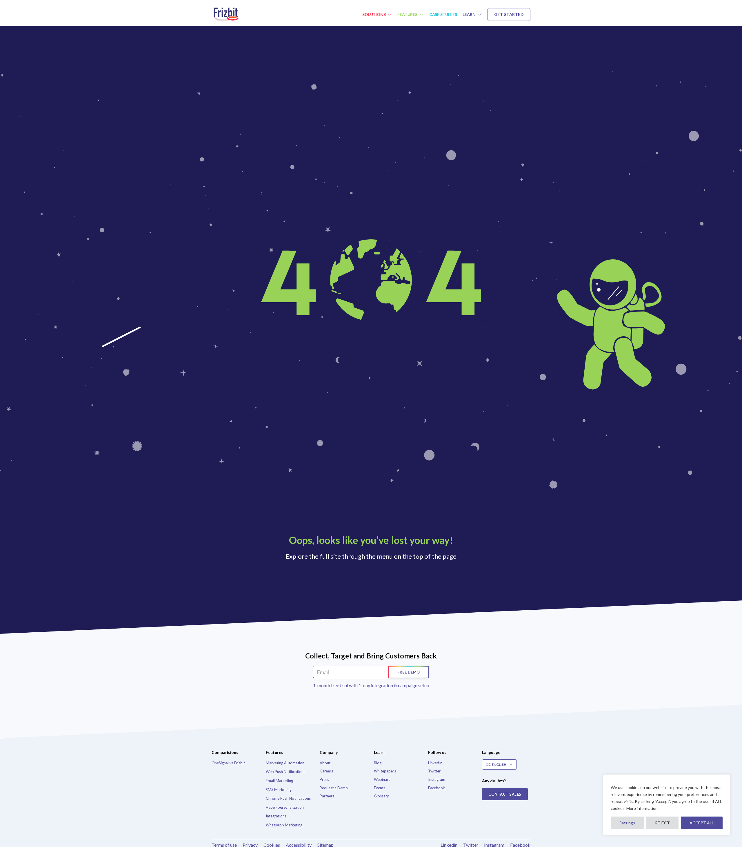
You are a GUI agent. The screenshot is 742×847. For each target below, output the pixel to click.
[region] (666, 804)
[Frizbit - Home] (227, 14)
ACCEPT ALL (702, 822)
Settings (627, 822)
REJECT (662, 822)
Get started (509, 14)
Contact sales (504, 794)
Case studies (443, 14)
